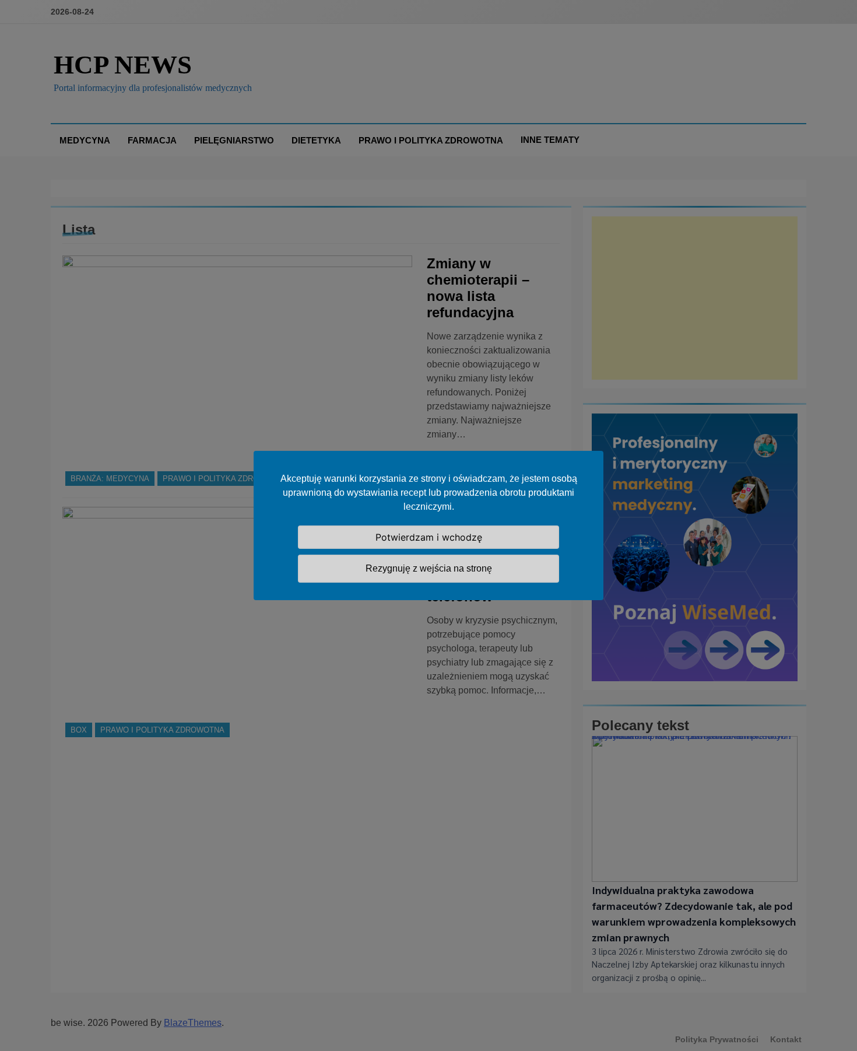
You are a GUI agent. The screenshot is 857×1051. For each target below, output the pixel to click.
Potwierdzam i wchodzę (428, 537)
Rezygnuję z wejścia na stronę (429, 568)
